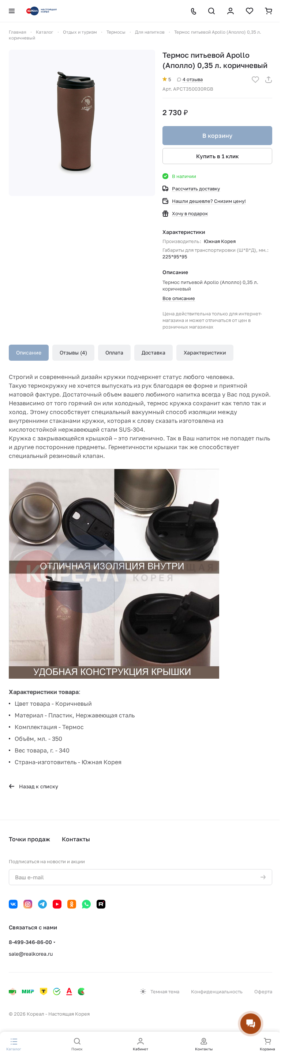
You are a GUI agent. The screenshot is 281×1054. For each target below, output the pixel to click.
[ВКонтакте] (13, 904)
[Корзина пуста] (268, 11)
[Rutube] (101, 904)
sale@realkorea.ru (31, 954)
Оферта (263, 991)
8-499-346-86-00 (30, 942)
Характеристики (205, 352)
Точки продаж (29, 839)
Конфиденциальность (217, 991)
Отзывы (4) (73, 352)
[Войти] (230, 11)
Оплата (114, 352)
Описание (28, 352)
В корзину (217, 135)
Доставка (153, 352)
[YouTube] (57, 904)
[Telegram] (42, 904)
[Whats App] (86, 904)
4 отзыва (193, 79)
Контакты (76, 839)
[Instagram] (27, 904)
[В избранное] (255, 79)
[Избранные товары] (249, 11)
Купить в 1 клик (217, 156)
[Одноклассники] (71, 904)
